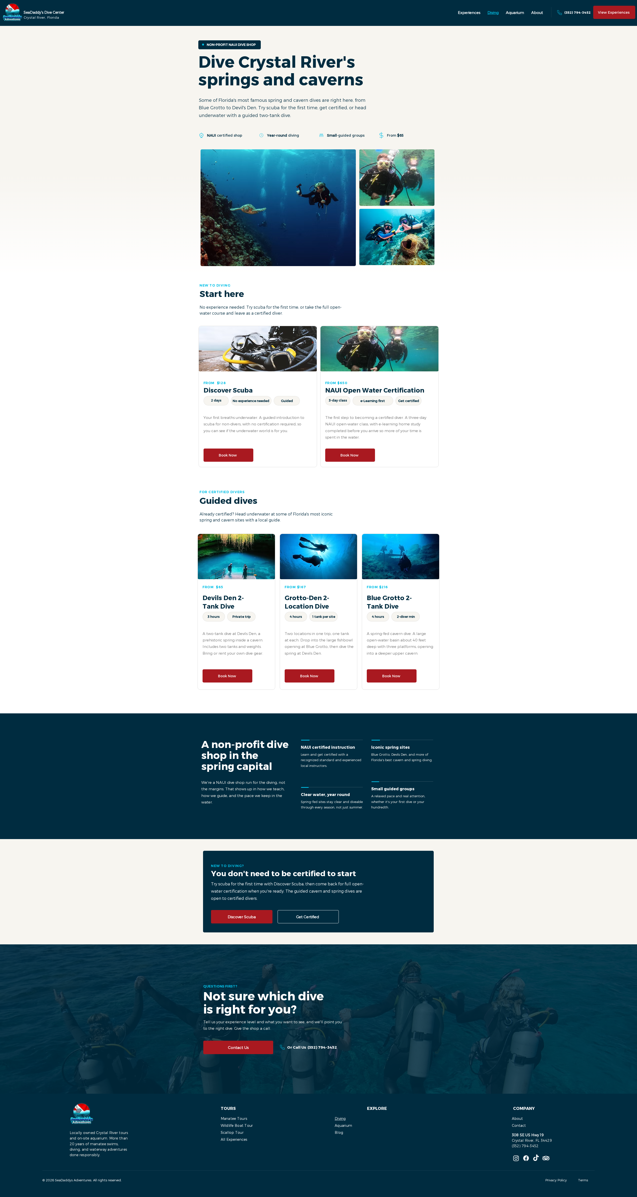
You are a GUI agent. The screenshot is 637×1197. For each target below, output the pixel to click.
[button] (469, 12)
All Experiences (234, 1139)
